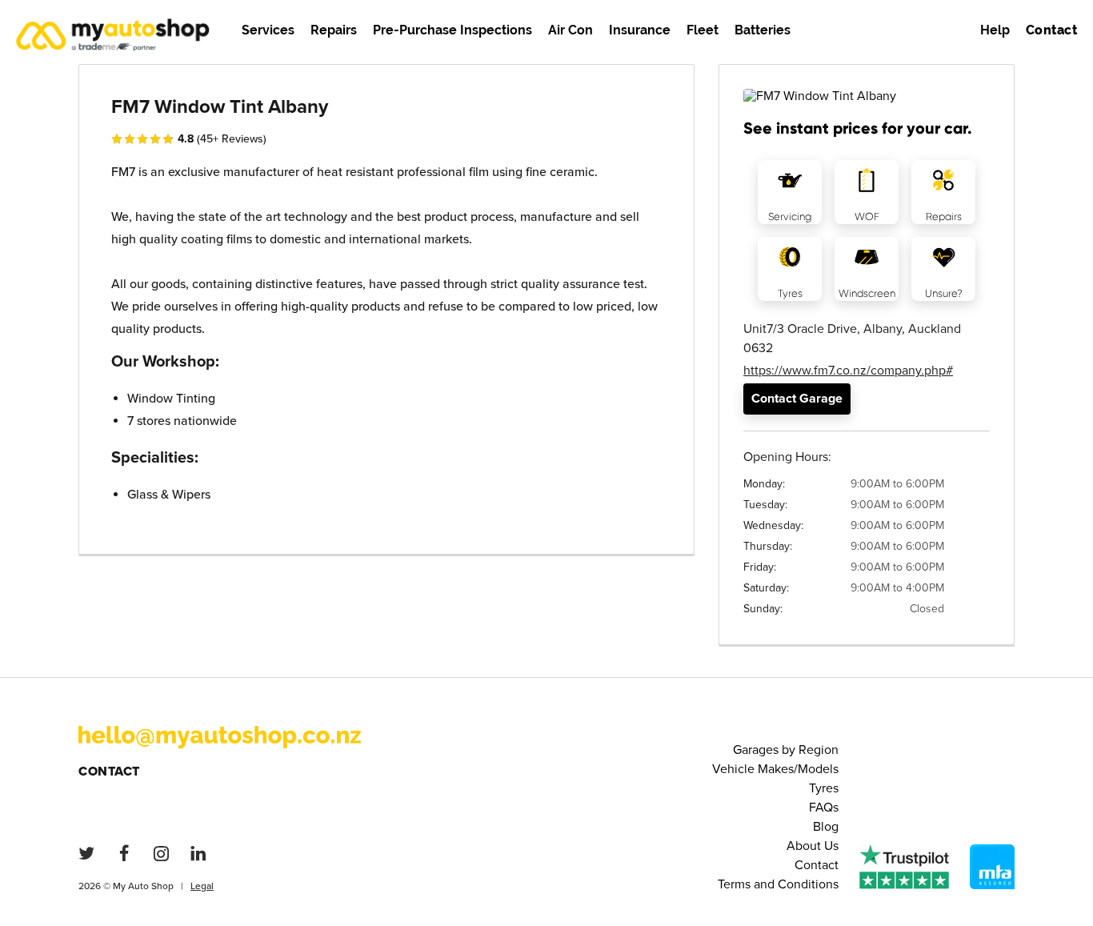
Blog (826, 827)
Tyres (824, 788)
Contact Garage (797, 399)
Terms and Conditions (778, 884)
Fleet (703, 30)
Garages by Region (786, 750)
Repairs (333, 30)
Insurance (640, 30)
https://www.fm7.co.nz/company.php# (848, 371)
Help (995, 30)
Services (268, 30)
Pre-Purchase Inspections (452, 30)
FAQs (824, 808)
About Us (813, 846)
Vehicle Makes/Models (775, 769)
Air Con (570, 30)
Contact (109, 772)
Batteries (763, 30)
